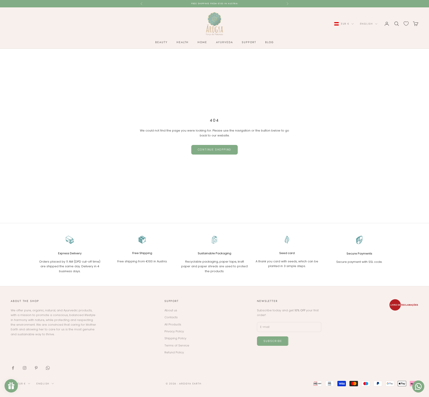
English (366, 23)
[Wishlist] (406, 23)
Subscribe (272, 341)
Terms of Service (176, 345)
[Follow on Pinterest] (36, 368)
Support (249, 42)
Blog (269, 42)
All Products (172, 324)
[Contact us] (418, 386)
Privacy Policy (174, 331)
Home (202, 42)
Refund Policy (174, 352)
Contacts (171, 317)
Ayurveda (224, 42)
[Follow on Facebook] (13, 368)
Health (183, 42)
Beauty (161, 42)
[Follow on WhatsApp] (48, 368)
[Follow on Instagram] (24, 368)
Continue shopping (214, 149)
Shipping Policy (175, 338)
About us (170, 310)
